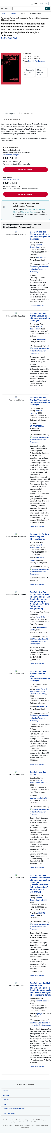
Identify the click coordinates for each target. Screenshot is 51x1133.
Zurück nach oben (25, 1084)
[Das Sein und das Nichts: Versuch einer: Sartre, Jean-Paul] (16, 232)
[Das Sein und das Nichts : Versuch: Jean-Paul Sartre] (16, 875)
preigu (39, 1014)
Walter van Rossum (28, 212)
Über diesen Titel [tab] (26, 113)
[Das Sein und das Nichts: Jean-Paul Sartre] (16, 772)
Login (41, 4)
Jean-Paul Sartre (31, 209)
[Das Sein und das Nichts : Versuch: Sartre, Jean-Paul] (16, 397)
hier (26, 1122)
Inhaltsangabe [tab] (9, 113)
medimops (41, 258)
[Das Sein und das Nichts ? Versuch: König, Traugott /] (16, 671)
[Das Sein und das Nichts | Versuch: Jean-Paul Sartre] (16, 983)
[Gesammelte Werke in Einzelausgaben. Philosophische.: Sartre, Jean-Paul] (16, 534)
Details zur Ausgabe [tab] (11, 119)
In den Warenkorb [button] (25, 169)
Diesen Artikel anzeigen (11, 155)
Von (29, 72)
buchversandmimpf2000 (39, 798)
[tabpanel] (24, 132)
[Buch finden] (47, 8)
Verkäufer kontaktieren (37, 306)
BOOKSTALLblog (37, 426)
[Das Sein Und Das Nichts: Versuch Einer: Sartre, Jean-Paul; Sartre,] (16, 592)
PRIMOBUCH (42, 706)
